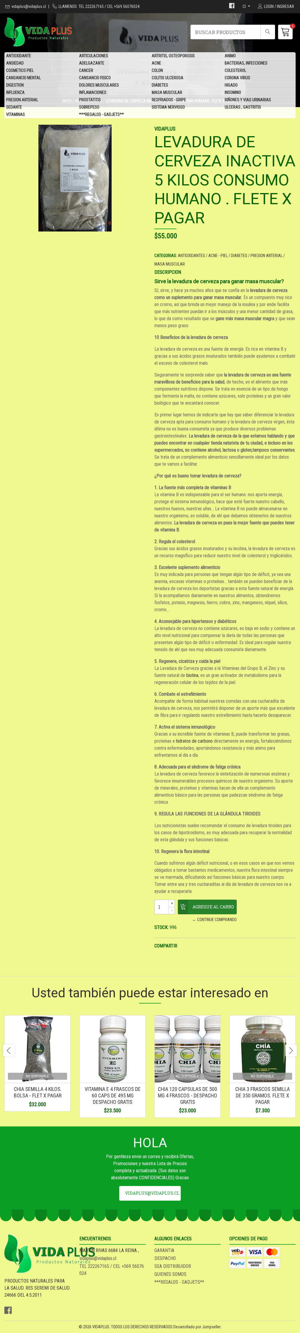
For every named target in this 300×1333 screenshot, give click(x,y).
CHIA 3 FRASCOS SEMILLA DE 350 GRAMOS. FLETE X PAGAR (262, 1095)
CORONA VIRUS (237, 77)
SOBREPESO (89, 107)
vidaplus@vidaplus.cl (28, 6)
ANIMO (230, 55)
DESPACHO (165, 1258)
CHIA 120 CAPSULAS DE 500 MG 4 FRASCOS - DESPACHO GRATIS (187, 1095)
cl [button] (245, 6)
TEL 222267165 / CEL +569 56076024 (111, 1269)
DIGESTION (15, 85)
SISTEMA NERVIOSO (168, 107)
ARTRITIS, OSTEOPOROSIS (173, 55)
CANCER (86, 70)
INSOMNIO (233, 92)
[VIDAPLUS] (77, 32)
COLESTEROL (235, 70)
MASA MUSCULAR (167, 92)
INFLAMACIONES (92, 92)
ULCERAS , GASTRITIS (243, 107)
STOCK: (161, 927)
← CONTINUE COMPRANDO (214, 919)
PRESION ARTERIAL (22, 99)
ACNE (156, 63)
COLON (157, 70)
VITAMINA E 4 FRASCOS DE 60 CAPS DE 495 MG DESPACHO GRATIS (113, 1095)
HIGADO (231, 85)
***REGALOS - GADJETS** (101, 114)
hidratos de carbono (194, 741)
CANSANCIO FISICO (95, 77)
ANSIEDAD (15, 63)
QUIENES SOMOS (170, 1274)
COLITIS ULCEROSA (167, 77)
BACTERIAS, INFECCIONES (246, 63)
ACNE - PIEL (218, 255)
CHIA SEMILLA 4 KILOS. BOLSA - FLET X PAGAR (38, 1092)
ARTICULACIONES (93, 55)
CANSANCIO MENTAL (23, 77)
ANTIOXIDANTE (18, 55)
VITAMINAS (15, 114)
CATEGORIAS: (165, 255)
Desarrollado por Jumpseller (197, 1326)
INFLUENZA (15, 92)
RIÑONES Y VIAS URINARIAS (248, 99)
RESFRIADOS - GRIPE (169, 99)
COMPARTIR (165, 946)
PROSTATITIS (90, 99)
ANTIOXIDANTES (191, 255)
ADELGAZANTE (91, 63)
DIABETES (160, 85)
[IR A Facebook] (231, 6)
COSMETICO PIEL (20, 70)
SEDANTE (14, 107)
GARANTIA (164, 1250)
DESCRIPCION (167, 272)
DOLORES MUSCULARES (99, 85)
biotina (191, 675)
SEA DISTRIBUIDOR (172, 1266)
